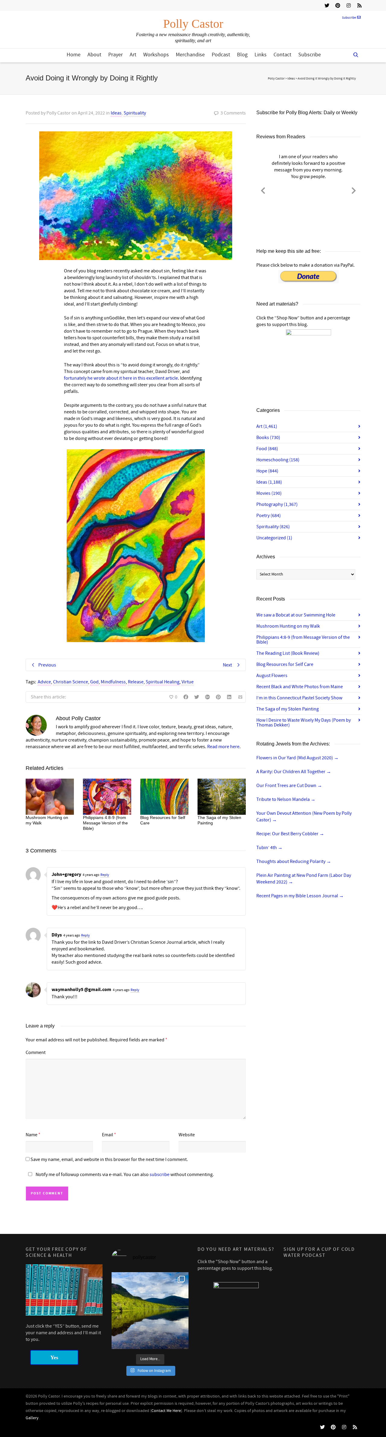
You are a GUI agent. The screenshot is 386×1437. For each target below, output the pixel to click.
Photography (277, 504)
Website (187, 1135)
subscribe (159, 1175)
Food (267, 449)
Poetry (268, 516)
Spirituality (135, 113)
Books (268, 438)
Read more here (223, 747)
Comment (36, 1053)
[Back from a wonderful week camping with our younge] (150, 1310)
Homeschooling (277, 460)
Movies (269, 493)
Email (107, 1135)
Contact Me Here (166, 1410)
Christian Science (70, 682)
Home (74, 54)
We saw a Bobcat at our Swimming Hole (295, 615)
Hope (267, 471)
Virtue (188, 682)
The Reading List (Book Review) (287, 653)
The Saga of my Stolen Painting (287, 709)
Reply (104, 875)
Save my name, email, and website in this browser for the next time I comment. (109, 1159)
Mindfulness (113, 682)
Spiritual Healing (162, 682)
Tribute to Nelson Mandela (285, 799)
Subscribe (349, 18)
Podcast (221, 54)
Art (133, 54)
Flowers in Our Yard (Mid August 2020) (297, 758)
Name (31, 1135)
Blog (242, 54)
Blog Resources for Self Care (284, 664)
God (94, 682)
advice (44, 682)
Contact (282, 54)
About (94, 54)
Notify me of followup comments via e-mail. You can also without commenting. (124, 1175)
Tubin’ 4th (269, 848)
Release (136, 682)
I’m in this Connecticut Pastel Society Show (299, 698)
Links (261, 54)
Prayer (115, 54)
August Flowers (271, 676)
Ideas (116, 113)
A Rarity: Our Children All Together (293, 772)
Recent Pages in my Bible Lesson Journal (300, 896)
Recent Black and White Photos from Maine (299, 687)
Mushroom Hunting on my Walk (288, 626)
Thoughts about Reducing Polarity (293, 861)
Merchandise (190, 54)
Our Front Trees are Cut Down (289, 786)
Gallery (32, 1418)
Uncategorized (274, 538)
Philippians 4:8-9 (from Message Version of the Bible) (105, 823)
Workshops (156, 54)
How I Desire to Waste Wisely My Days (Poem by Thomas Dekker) (303, 722)
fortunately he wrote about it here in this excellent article (121, 378)
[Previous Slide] (263, 189)
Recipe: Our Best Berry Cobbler (290, 834)
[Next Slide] (353, 189)
